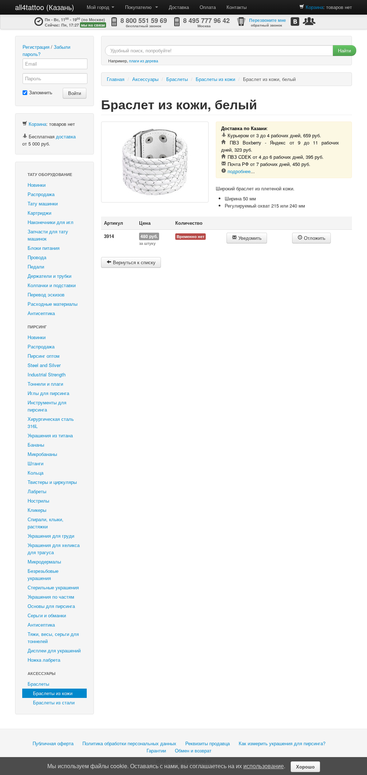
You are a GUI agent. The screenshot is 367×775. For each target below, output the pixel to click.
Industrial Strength (47, 374)
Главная (115, 79)
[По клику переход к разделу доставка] (24, 136)
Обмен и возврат (193, 750)
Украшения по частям (51, 596)
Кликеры (37, 510)
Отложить (313, 237)
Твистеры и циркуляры (52, 482)
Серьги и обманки (47, 615)
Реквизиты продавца (207, 743)
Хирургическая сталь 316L (51, 422)
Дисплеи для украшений (54, 650)
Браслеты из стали (54, 702)
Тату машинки (43, 203)
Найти (344, 50)
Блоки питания (43, 247)
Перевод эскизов (46, 294)
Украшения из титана (50, 435)
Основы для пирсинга (51, 606)
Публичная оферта (53, 743)
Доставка (179, 7)
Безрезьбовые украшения (43, 574)
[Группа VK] (295, 21)
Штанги (35, 463)
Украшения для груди (51, 535)
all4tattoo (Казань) (44, 7)
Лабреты (37, 491)
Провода (37, 257)
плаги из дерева (143, 60)
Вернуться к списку (133, 262)
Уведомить (249, 237)
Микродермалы (44, 561)
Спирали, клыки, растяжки (45, 523)
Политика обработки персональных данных (129, 743)
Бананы (36, 444)
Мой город (99, 7)
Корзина (314, 7)
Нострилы (38, 500)
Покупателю (139, 7)
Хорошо (305, 766)
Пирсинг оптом (43, 355)
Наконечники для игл (50, 222)
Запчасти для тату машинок (48, 235)
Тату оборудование (50, 174)
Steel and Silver (44, 365)
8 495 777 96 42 (206, 20)
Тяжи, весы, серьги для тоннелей (53, 638)
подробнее (239, 171)
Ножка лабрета (44, 659)
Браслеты (38, 683)
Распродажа (41, 194)
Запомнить (40, 92)
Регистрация (36, 46)
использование (263, 766)
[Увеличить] (155, 162)
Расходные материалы (52, 303)
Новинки (37, 184)
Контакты (237, 7)
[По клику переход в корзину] (301, 7)
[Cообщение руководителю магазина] (309, 21)
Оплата (208, 7)
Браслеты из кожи (52, 693)
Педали (36, 266)
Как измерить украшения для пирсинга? (282, 743)
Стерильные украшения (53, 587)
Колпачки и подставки (52, 285)
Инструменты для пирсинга (47, 406)
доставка (66, 136)
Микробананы (42, 454)
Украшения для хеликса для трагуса (54, 549)
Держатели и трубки (49, 275)
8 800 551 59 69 (143, 20)
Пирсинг (37, 326)
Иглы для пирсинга (48, 393)
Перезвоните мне (267, 20)
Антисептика (41, 313)
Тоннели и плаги (45, 383)
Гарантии (156, 750)
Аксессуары (42, 673)
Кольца (35, 472)
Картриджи (39, 212)
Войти (74, 93)
